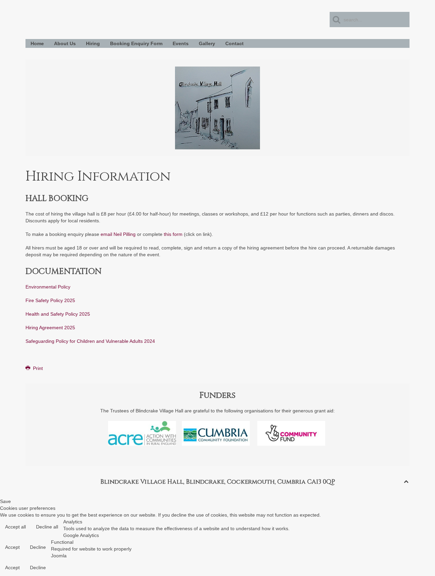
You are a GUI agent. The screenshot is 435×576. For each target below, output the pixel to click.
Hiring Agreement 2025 (50, 327)
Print (37, 368)
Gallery (207, 43)
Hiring (93, 43)
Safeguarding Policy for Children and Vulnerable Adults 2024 (90, 341)
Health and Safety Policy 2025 (57, 314)
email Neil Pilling (118, 234)
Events (181, 43)
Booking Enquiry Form (136, 43)
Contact (234, 43)
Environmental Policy (47, 287)
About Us (65, 43)
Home (37, 43)
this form (173, 234)
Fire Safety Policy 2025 (50, 300)
